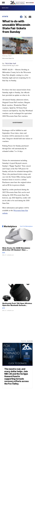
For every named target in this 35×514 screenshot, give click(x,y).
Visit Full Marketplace (26, 226)
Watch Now (29, 2)
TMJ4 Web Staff (10, 63)
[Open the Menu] (3, 2)
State (5, 16)
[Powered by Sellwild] (30, 341)
